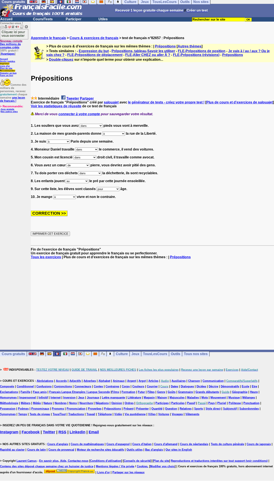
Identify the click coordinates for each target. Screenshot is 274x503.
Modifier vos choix (162, 466)
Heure (254, 392)
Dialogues (187, 386)
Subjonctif (230, 408)
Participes (162, 403)
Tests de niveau (40, 414)
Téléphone (105, 414)
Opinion (116, 403)
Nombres (61, 403)
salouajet (111, 102)
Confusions (44, 386)
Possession (7, 408)
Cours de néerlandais (194, 444)
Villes (152, 414)
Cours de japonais (259, 444)
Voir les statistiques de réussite (56, 106)
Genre (161, 392)
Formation (128, 392)
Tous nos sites (196, 354)
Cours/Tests (43, 19)
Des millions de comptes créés (11, 44)
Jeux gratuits (7, 109)
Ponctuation (251, 403)
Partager (87, 98)
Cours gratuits (13, 354)
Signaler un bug (8, 73)
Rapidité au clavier (12, 449)
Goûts (172, 392)
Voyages (177, 414)
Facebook (31, 432)
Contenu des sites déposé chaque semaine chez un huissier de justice (46, 466)
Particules (178, 403)
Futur (141, 392)
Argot (142, 380)
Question (171, 408)
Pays (211, 403)
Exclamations (9, 392)
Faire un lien (6, 75)
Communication (213, 380)
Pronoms (58, 408)
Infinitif (43, 397)
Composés (7, 386)
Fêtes (151, 392)
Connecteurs (82, 386)
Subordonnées (249, 408)
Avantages (8, 53)
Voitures (163, 414)
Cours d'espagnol (118, 444)
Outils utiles (135, 449)
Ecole (245, 386)
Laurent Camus (26, 460)
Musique (234, 397)
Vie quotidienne (135, 414)
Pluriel (221, 403)
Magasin (149, 397)
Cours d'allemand (165, 444)
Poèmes (23, 408)
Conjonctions (63, 386)
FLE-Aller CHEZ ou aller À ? (147, 55)
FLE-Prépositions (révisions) (196, 55)
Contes (98, 386)
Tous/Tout (59, 414)
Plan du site (6, 68)
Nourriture (86, 403)
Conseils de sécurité (137, 460)
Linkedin (77, 432)
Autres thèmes (189, 46)
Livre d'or (5, 66)
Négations (102, 403)
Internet (56, 397)
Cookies (142, 466)
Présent (129, 408)
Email (94, 432)
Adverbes (89, 380)
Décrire (213, 386)
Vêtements (192, 414)
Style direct (213, 408)
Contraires (112, 386)
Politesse (235, 403)
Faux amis (40, 392)
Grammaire (185, 392)
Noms (73, 403)
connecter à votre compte (79, 114)
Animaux (119, 380)
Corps (126, 386)
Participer (73, 19)
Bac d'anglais (154, 449)
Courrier (152, 386)
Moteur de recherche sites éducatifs (100, 449)
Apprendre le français (48, 38)
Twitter (49, 432)
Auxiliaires (178, 380)
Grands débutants (207, 392)
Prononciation (76, 408)
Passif (191, 403)
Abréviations (45, 380)
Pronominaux (40, 408)
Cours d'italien (142, 444)
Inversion (69, 397)
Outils (175, 354)
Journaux (93, 397)
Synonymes (8, 414)
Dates (174, 386)
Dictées (201, 386)
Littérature (134, 397)
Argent (131, 380)
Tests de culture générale (227, 444)
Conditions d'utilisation (105, 460)
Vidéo (118, 414)
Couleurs (138, 386)
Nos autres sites (9, 111)
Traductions (76, 414)
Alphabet (104, 380)
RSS (62, 432)
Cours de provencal (61, 449)
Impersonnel (27, 397)
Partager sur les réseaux (128, 472)
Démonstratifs (230, 386)
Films (115, 392)
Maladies (193, 397)
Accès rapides (7, 61)
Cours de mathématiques (87, 444)
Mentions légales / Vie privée (115, 466)
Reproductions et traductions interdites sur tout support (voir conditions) (219, 460)
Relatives (186, 408)
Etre (254, 386)
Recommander (7, 70)
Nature (47, 403)
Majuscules (177, 397)
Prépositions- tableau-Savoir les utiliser (143, 51)
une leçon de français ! (12, 99)
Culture (122, 354)
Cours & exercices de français (94, 38)
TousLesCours (155, 354)
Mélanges (248, 397)
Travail (90, 414)
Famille (25, 392)
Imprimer (4, 63)
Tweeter (72, 98)
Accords (61, 380)
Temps (22, 414)
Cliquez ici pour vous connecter (13, 33)
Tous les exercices (46, 257)
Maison (162, 397)
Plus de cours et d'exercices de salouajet (239, 102)
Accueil (6, 19)
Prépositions (165, 46)
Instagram (9, 432)
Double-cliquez (61, 59)
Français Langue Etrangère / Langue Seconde (79, 392)
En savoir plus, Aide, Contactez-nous (63, 460)
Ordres (129, 403)
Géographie (239, 392)
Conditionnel (25, 386)
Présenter (142, 408)
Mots (204, 397)
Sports (198, 408)
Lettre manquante (113, 397)
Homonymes (8, 397)
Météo (37, 403)
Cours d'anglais (57, 444)
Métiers (25, 403)
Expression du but (94, 51)
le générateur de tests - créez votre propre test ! (166, 102)
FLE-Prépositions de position (201, 51)
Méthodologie (9, 403)
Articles (153, 380)
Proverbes (94, 408)
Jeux (135, 354)
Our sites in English (178, 449)
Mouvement (218, 397)
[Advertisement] (152, 300)
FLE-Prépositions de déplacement (94, 55)
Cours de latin (36, 449)
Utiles (103, 19)
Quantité (156, 408)
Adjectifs (75, 380)
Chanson (194, 380)
